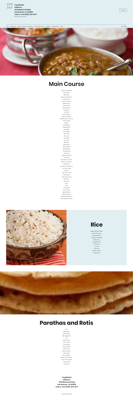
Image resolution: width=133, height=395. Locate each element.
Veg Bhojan (19, 5)
